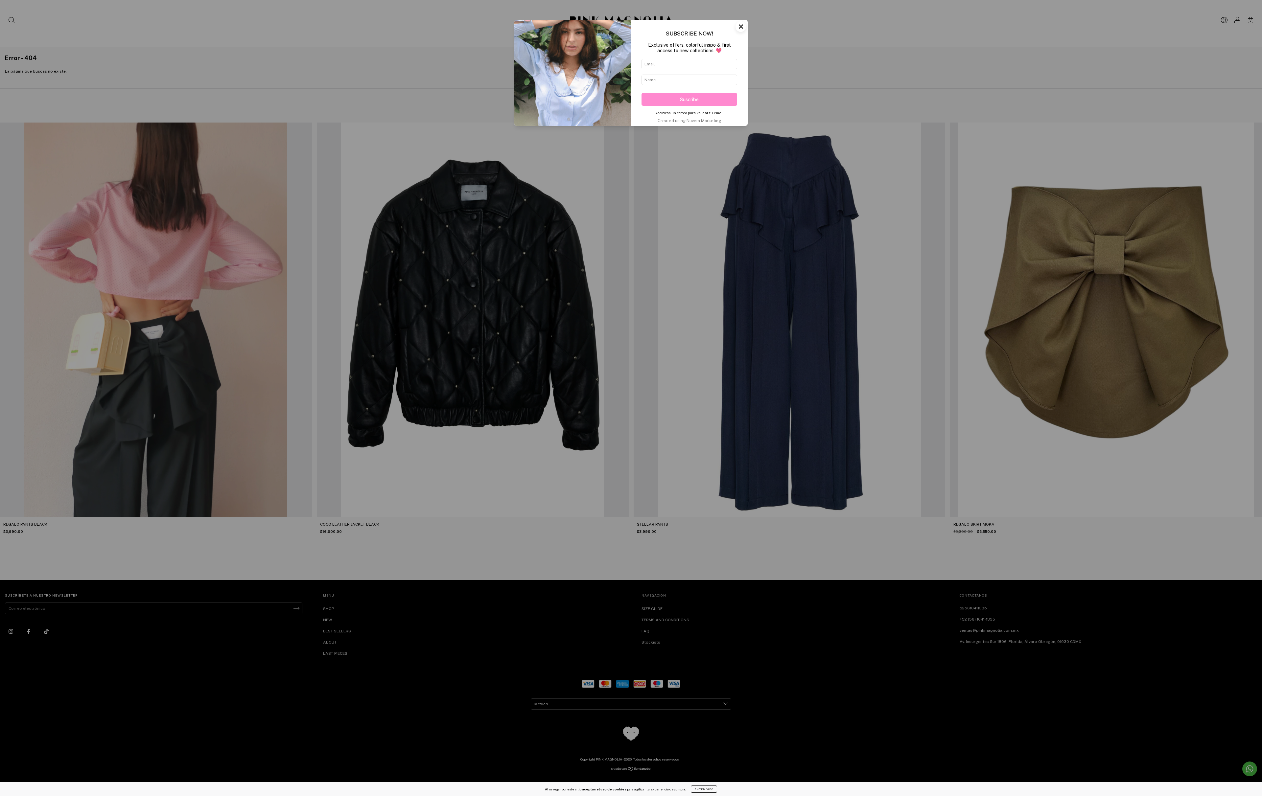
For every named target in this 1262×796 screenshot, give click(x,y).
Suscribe (689, 99)
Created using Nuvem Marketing (689, 120)
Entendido (703, 789)
